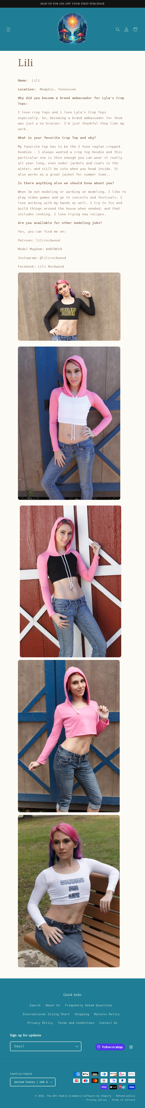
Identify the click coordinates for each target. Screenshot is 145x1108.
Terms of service (123, 1100)
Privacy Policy (40, 1022)
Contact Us (108, 1022)
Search (35, 1005)
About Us (53, 1005)
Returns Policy (107, 1014)
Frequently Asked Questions (88, 1005)
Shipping (82, 1014)
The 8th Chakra (57, 1096)
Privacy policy (96, 1100)
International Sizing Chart (46, 1014)
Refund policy (125, 1096)
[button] (8, 29)
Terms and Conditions (76, 1022)
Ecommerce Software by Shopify (90, 1096)
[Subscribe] (76, 1046)
